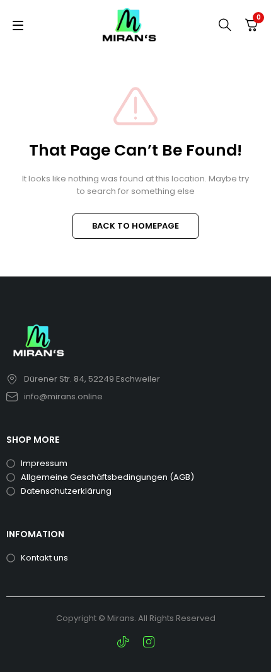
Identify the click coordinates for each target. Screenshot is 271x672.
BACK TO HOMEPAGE (135, 226)
